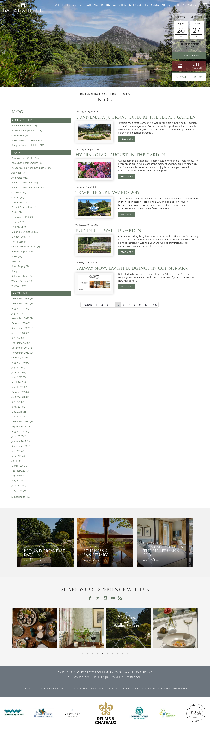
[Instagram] (105, 598)
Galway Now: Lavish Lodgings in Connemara (131, 268)
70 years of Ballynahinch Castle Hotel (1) (33, 167)
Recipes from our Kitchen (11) (27, 145)
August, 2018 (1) (20, 396)
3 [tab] (92, 653)
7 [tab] (112, 653)
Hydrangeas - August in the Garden (120, 155)
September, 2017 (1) (22, 426)
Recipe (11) (17, 271)
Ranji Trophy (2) (20, 266)
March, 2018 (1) (19, 416)
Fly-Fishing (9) (18, 226)
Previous (87, 304)
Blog (17, 112)
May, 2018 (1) (18, 411)
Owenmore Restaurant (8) (25, 246)
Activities (119, 4)
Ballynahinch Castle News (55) (27, 187)
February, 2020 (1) (21, 342)
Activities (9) (18, 172)
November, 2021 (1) (22, 303)
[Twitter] (97, 598)
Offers (59, 4)
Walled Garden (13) (21, 281)
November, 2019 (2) (22, 352)
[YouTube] (113, 598)
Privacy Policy (98, 688)
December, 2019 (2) (21, 347)
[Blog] (120, 598)
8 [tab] (117, 653)
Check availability (189, 55)
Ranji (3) (15, 261)
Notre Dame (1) (19, 241)
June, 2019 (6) (18, 372)
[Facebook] (90, 598)
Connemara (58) (20, 202)
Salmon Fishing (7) (21, 276)
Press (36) (16, 256)
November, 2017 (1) (22, 421)
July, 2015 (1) (18, 480)
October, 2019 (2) (20, 357)
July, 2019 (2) (18, 367)
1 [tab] (82, 653)
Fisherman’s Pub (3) (22, 217)
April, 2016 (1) (18, 460)
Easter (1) (16, 212)
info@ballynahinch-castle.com (120, 677)
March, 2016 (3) (19, 465)
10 (146, 304)
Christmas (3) (18, 192)
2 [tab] (87, 653)
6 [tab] (107, 653)
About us (66, 688)
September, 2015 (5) (22, 475)
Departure (197, 17)
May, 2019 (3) (18, 377)
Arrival (181, 17)
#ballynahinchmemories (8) (26, 162)
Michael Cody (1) (20, 236)
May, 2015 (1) (18, 490)
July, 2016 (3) (18, 451)
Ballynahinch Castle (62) (24, 182)
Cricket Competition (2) (23, 207)
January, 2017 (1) (20, 441)
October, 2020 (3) (20, 323)
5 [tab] (102, 653)
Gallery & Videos (185, 4)
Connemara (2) (19, 135)
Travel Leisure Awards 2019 (107, 193)
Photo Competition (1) (23, 251)
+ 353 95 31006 (80, 677)
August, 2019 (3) (20, 362)
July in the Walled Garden (108, 230)
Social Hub (80, 688)
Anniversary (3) (19, 177)
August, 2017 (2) (20, 431)
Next (154, 304)
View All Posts (18, 285)
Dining (105, 4)
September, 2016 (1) (22, 446)
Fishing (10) (17, 221)
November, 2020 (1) (22, 318)
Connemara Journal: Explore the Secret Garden (135, 117)
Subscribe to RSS (20, 496)
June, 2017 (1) (18, 436)
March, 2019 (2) (19, 387)
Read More (127, 138)
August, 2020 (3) (20, 332)
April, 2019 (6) (18, 382)
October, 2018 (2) (20, 392)
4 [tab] (97, 653)
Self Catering (89, 4)
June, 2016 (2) (18, 455)
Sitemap (113, 688)
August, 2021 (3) (20, 308)
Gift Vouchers (138, 4)
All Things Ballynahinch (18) (26, 130)
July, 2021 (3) (18, 313)
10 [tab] (127, 653)
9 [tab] (122, 653)
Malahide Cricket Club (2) (25, 231)
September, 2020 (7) (22, 328)
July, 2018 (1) (18, 401)
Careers (166, 688)
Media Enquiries (130, 688)
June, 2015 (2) (18, 485)
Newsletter (180, 688)
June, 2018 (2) (18, 406)
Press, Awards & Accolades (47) (28, 140)
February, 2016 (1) (21, 470)
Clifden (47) (17, 197)
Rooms (71, 4)
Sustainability (160, 4)
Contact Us (32, 688)
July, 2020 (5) (18, 337)
